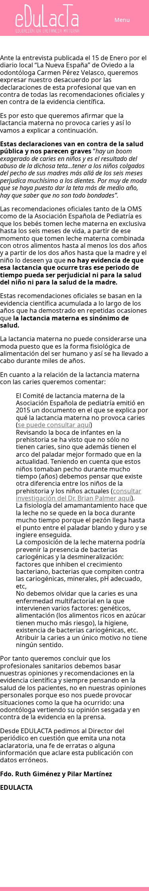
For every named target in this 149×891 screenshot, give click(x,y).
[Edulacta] (44, 18)
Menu (122, 20)
